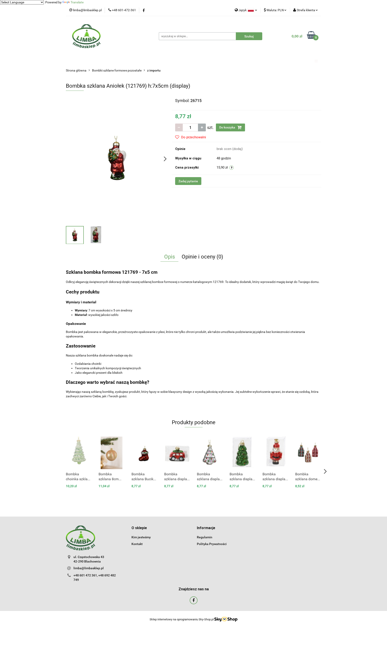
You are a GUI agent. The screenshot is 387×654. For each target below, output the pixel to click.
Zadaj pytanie (188, 181)
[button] (139, 528)
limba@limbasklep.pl (88, 568)
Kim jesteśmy (141, 537)
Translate (77, 2)
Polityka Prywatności (212, 544)
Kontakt (137, 544)
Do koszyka (227, 127)
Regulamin (204, 537)
